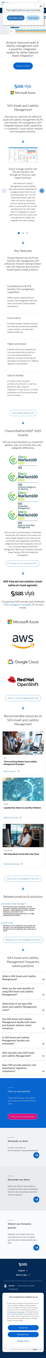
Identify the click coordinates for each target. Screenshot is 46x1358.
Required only (23, 1334)
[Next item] (42, 191)
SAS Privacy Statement (17, 1312)
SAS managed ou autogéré (17, 604)
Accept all (23, 1328)
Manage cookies (23, 1341)
